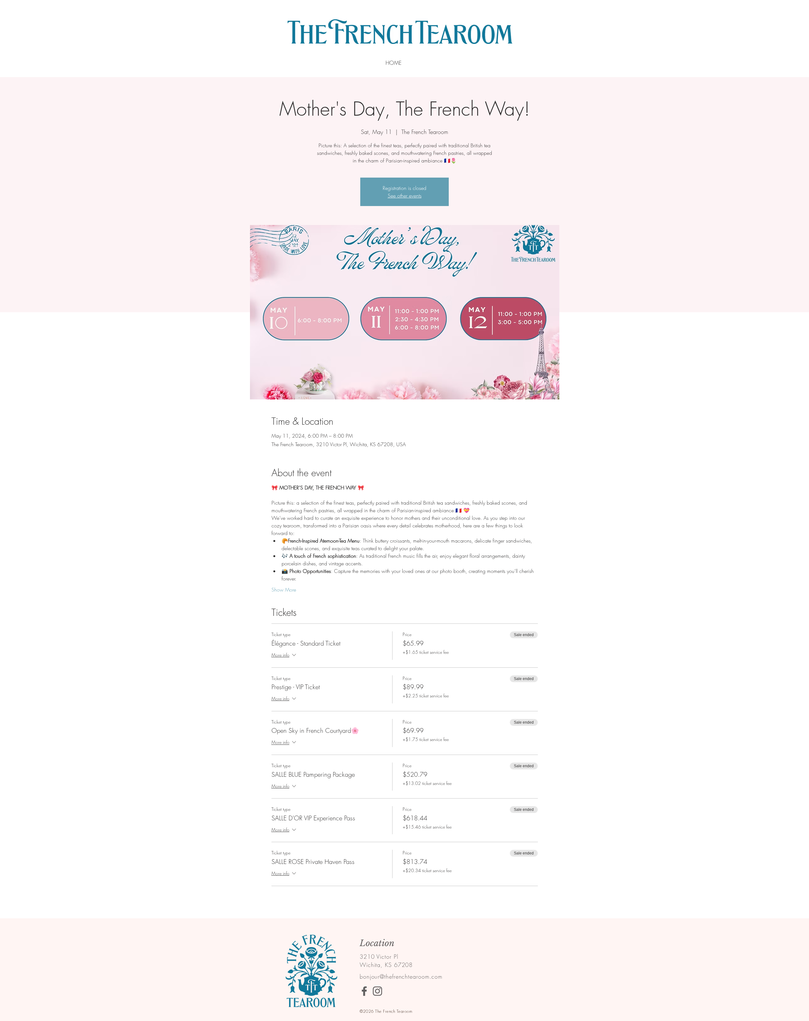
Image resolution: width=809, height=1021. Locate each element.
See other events (405, 195)
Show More (283, 589)
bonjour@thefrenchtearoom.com (401, 976)
